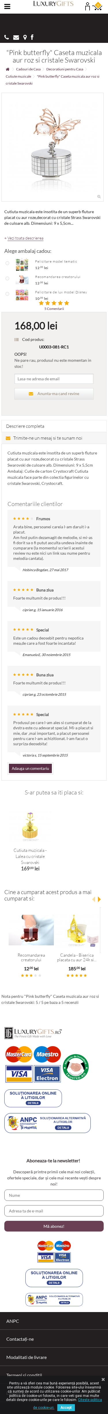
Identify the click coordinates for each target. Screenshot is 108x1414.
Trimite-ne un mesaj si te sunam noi (47, 438)
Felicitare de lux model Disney (61, 292)
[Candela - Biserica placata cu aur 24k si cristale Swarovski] (77, 930)
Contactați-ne (20, 1339)
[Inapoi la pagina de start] (7, 69)
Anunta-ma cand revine (58, 393)
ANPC (12, 1321)
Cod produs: (33, 339)
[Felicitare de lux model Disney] (22, 295)
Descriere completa (25, 426)
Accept (66, 1408)
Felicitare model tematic (56, 261)
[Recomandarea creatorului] (22, 279)
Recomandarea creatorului (58, 277)
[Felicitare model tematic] (22, 264)
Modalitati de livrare (26, 1357)
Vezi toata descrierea (25, 238)
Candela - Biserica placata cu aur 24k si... (76, 957)
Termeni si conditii (24, 1375)
